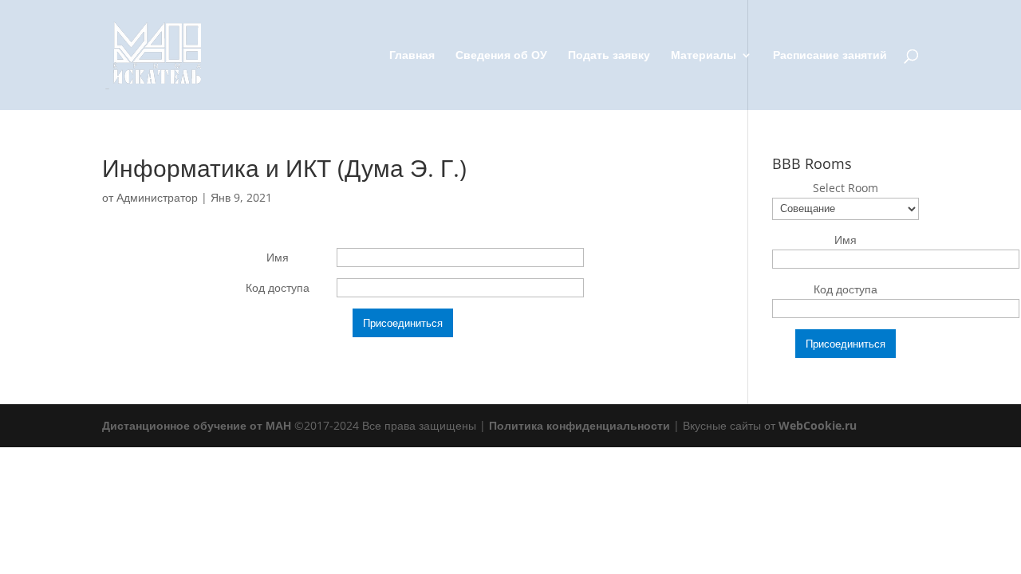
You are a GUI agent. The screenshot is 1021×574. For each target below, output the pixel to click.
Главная (412, 55)
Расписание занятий (830, 55)
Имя (277, 257)
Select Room (845, 187)
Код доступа (277, 287)
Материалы (703, 55)
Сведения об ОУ (501, 55)
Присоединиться (403, 323)
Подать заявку (609, 55)
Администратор (157, 197)
